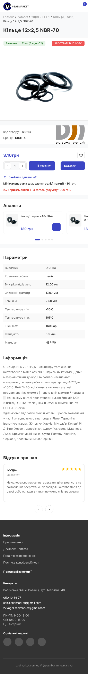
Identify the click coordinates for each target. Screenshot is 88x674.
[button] (49, 509)
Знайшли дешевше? (23, 177)
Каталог (70, 166)
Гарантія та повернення (19, 555)
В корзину (44, 165)
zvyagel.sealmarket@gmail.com (24, 608)
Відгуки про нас (20, 457)
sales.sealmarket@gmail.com (22, 602)
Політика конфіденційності (21, 562)
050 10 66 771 (13, 597)
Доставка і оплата (15, 549)
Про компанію (13, 542)
